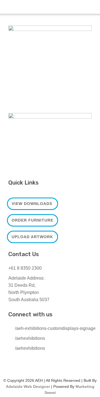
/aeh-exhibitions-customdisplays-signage (55, 328)
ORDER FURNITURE (32, 220)
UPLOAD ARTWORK (32, 237)
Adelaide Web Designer (28, 386)
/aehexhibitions (30, 338)
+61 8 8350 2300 (25, 268)
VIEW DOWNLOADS (32, 203)
